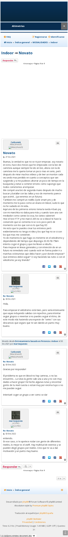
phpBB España (46, 513)
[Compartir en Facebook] (43, 266)
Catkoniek (16, 142)
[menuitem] (7, 37)
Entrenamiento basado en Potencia (32, 341)
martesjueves (16, 286)
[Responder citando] (58, 143)
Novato (26, 52)
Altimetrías (18, 26)
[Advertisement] (34, 102)
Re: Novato (8, 296)
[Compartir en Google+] (60, 266)
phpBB (25, 501)
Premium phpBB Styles (43, 505)
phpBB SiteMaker (34, 519)
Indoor (7, 52)
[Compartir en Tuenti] (54, 266)
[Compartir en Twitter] (49, 266)
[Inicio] (34, 11)
